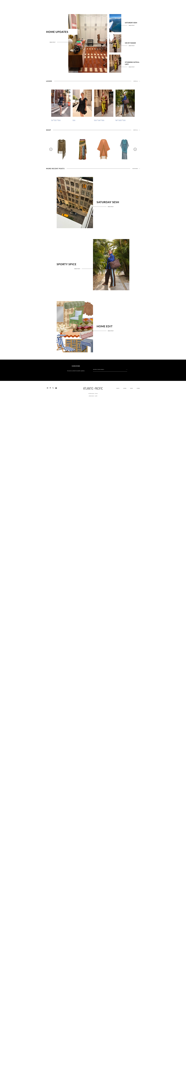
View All (135, 81)
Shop (131, 388)
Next (135, 149)
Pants (124, 120)
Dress (74, 120)
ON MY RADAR (130, 43)
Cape (99, 120)
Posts (117, 388)
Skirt (55, 120)
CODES (138, 388)
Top (52, 120)
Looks (124, 388)
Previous (50, 149)
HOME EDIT (105, 326)
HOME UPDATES (57, 31)
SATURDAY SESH (131, 23)
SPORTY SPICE (66, 264)
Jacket (120, 120)
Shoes (59, 120)
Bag (116, 120)
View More (135, 168)
